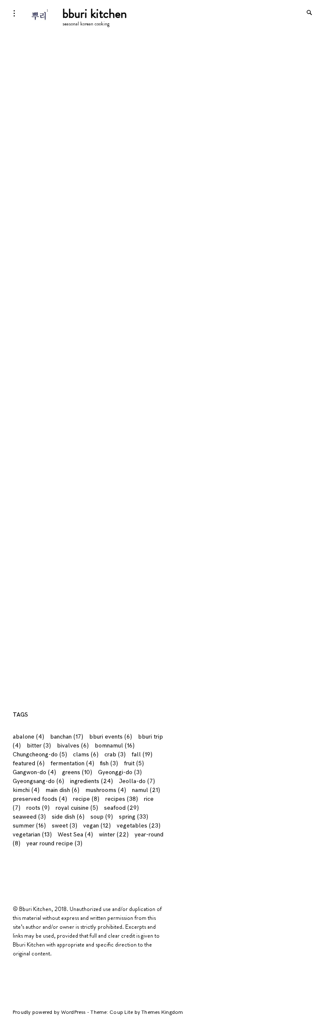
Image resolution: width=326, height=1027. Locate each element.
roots (38, 807)
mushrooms (105, 790)
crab (115, 754)
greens (77, 772)
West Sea (75, 834)
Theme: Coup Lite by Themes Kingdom (136, 1012)
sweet (64, 825)
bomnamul (115, 745)
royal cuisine (77, 807)
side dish (68, 816)
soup (101, 816)
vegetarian (32, 834)
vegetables (138, 825)
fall (142, 754)
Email (22, 526)
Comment (28, 446)
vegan (97, 825)
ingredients (91, 781)
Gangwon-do (34, 772)
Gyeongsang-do (38, 781)
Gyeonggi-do (120, 772)
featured (29, 763)
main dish (62, 790)
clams (85, 754)
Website (24, 560)
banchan (66, 736)
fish (109, 763)
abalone (28, 736)
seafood (121, 807)
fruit (134, 763)
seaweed (29, 816)
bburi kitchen (94, 13)
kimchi (26, 790)
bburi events (110, 736)
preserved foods (40, 799)
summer (29, 825)
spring (133, 816)
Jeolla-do (137, 781)
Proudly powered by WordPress (50, 1012)
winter (114, 834)
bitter (39, 745)
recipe (86, 799)
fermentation (72, 763)
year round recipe (54, 843)
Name (23, 493)
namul (146, 790)
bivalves (73, 745)
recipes (121, 799)
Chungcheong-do (40, 754)
